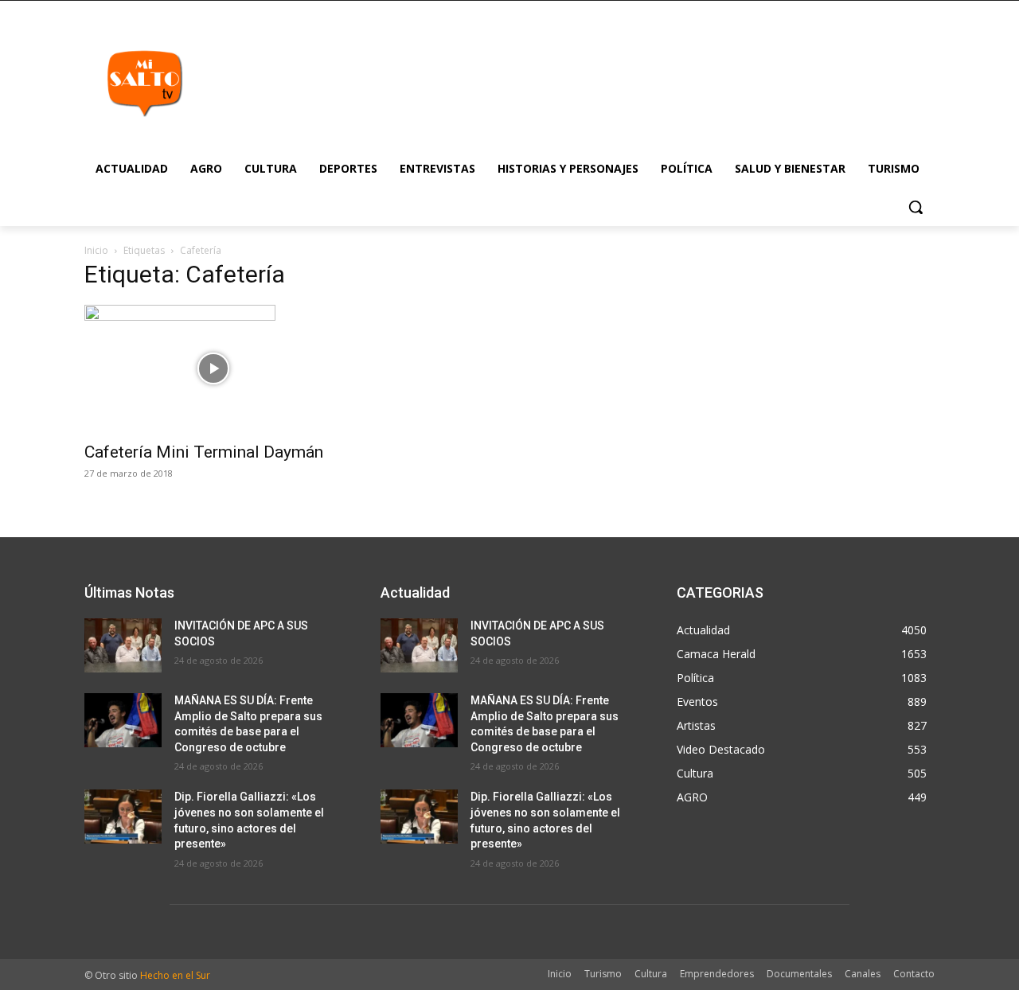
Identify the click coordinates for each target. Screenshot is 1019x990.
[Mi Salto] (144, 82)
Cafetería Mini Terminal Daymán (203, 452)
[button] (915, 207)
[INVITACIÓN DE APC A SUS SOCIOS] (123, 645)
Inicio (96, 250)
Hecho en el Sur (175, 975)
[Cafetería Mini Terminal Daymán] (213, 368)
